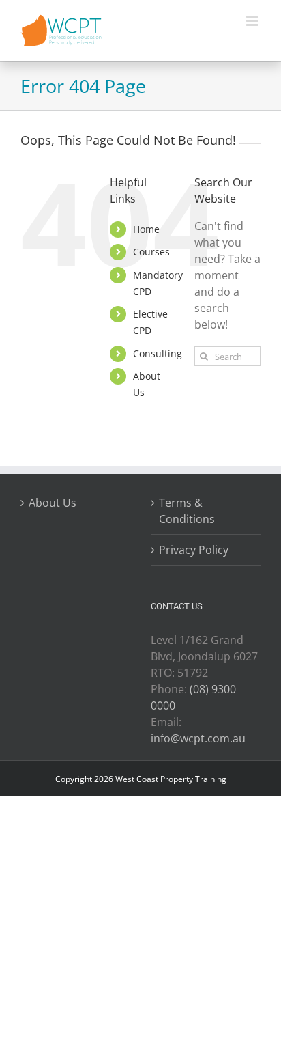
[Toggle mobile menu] (253, 21)
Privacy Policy (193, 549)
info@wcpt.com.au (198, 738)
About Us (52, 502)
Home (146, 229)
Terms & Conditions (187, 511)
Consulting (157, 353)
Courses (151, 251)
